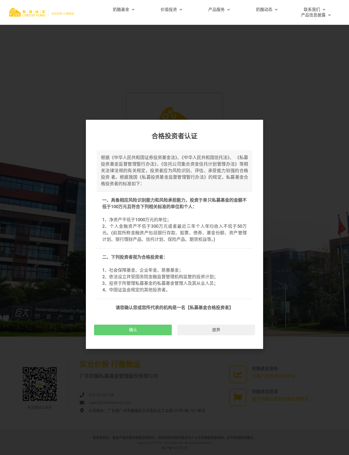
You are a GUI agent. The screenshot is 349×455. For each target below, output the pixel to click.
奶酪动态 (264, 9)
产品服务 (216, 9)
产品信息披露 (313, 15)
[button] (133, 330)
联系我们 (312, 9)
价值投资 (169, 9)
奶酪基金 (121, 9)
